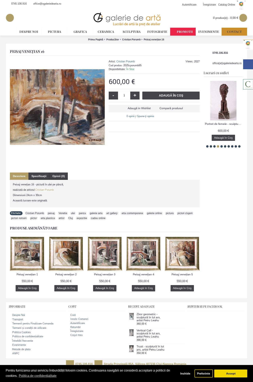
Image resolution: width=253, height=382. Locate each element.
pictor (33, 218)
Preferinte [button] (203, 373)
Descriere (19, 176)
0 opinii (130, 116)
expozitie (82, 218)
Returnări (75, 327)
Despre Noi (18, 315)
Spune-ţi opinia (145, 116)
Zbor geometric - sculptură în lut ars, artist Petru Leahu (148, 317)
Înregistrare (76, 331)
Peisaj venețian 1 (27, 274)
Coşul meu (76, 335)
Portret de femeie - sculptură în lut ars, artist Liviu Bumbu (224, 123)
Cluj (70, 218)
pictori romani (18, 218)
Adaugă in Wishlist (139, 108)
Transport (17, 319)
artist (61, 218)
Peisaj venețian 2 (66, 274)
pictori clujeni (185, 213)
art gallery (112, 213)
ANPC (15, 353)
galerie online (154, 213)
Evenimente (19, 345)
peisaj (51, 213)
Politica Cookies (21, 332)
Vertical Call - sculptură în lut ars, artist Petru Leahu (148, 333)
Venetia (63, 213)
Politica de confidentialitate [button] (38, 375)
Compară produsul (171, 108)
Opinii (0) (58, 176)
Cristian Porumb (125, 61)
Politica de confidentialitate (27, 336)
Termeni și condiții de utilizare (29, 327)
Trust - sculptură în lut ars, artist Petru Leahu (150, 348)
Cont (73, 315)
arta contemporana (132, 213)
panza (82, 213)
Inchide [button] (185, 373)
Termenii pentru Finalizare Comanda (32, 323)
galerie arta (96, 213)
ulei (73, 213)
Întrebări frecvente (22, 340)
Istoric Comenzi (79, 319)
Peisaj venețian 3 (104, 274)
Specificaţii (38, 176)
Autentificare (77, 323)
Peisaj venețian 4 (143, 274)
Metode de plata (21, 349)
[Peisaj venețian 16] (57, 107)
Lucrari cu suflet (216, 73)
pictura (170, 213)
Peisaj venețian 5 (182, 274)
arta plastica (48, 218)
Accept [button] (231, 373)
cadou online (98, 218)
